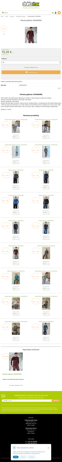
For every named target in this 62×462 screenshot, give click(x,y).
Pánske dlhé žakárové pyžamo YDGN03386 (16, 321)
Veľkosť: (4, 59)
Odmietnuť (31, 457)
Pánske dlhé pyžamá (20, 16)
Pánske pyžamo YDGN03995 (46, 170)
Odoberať (56, 400)
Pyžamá (12, 16)
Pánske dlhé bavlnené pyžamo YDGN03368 (16, 119)
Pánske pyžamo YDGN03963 (15, 220)
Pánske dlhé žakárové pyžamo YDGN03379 (46, 296)
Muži (7, 16)
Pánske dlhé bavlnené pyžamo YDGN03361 (46, 271)
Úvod (2, 16)
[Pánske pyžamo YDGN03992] (31, 35)
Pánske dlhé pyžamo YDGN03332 (16, 271)
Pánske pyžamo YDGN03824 (15, 246)
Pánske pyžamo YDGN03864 (46, 220)
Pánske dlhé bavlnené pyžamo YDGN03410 (16, 145)
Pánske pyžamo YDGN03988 (15, 195)
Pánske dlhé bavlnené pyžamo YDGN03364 (46, 119)
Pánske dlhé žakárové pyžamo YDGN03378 (16, 296)
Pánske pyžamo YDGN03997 (15, 170)
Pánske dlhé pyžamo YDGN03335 (46, 246)
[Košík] (59, 12)
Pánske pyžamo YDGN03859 (46, 321)
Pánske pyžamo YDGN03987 (46, 195)
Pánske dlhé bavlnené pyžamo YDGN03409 (46, 145)
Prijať (15, 457)
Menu (6, 13)
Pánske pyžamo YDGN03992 (12, 374)
